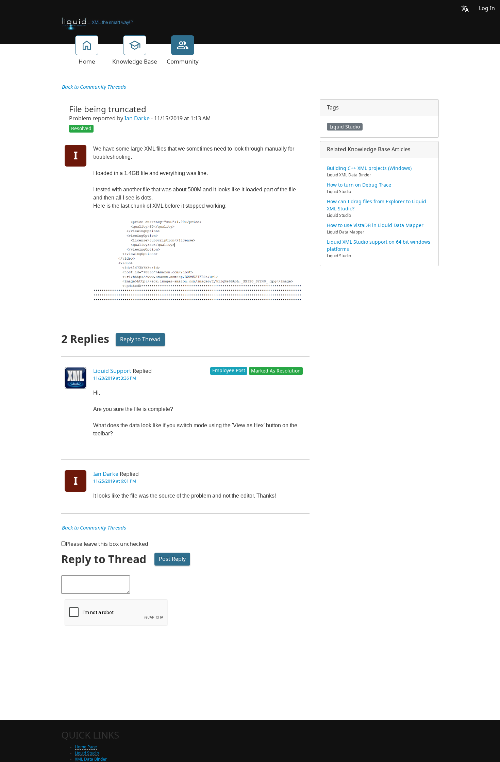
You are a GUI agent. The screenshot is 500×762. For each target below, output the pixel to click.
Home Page (86, 747)
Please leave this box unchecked (107, 544)
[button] (465, 8)
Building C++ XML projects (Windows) (369, 168)
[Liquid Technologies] (97, 23)
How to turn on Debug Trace (359, 185)
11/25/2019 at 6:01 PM (114, 481)
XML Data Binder (91, 759)
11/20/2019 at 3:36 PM (114, 378)
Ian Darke (137, 118)
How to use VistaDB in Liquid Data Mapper (375, 225)
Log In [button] (487, 8)
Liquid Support (112, 371)
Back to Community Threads (94, 87)
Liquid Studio (345, 126)
